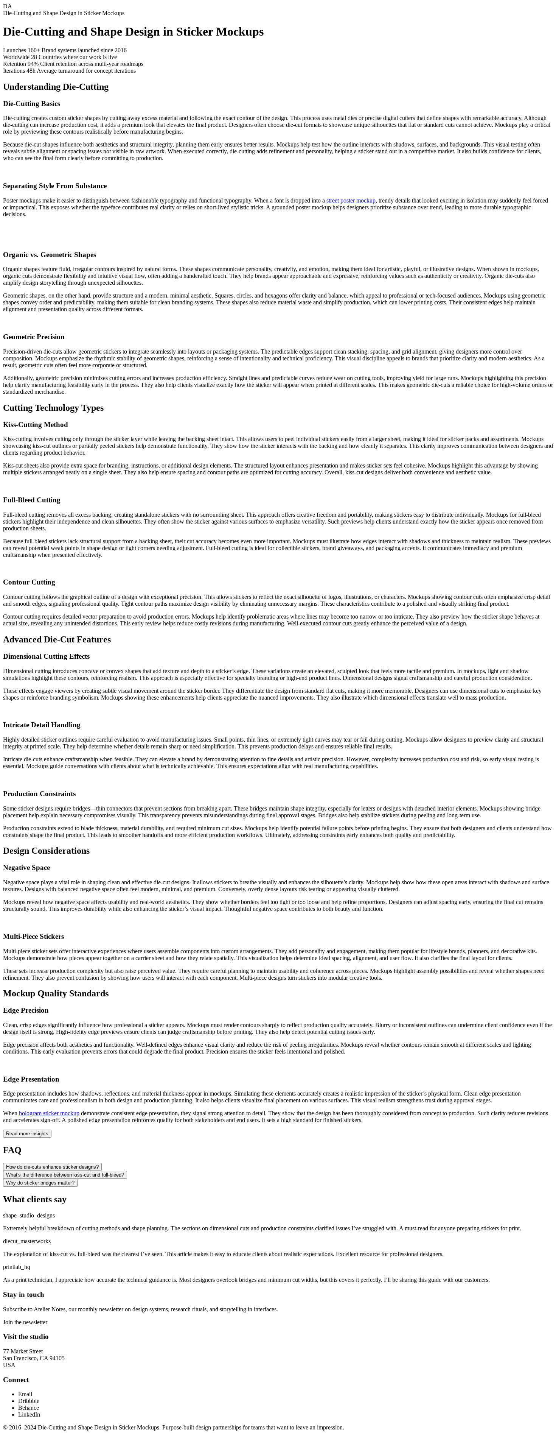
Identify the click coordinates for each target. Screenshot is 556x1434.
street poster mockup (351, 200)
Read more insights (27, 1133)
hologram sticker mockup (49, 1113)
